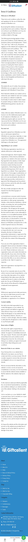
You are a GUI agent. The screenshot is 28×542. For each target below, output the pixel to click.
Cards (4, 509)
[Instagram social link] (15, 527)
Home (4, 464)
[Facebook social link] (10, 1)
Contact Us (5, 481)
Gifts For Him (6, 491)
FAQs (3, 470)
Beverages (5, 507)
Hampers (4, 501)
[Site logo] (15, 5)
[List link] (14, 522)
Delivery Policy (6, 475)
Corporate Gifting (7, 494)
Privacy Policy (6, 478)
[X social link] (12, 1)
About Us (4, 467)
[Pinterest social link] (14, 1)
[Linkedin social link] (16, 1)
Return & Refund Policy (8, 473)
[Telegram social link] (18, 1)
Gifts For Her (5, 488)
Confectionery (6, 504)
